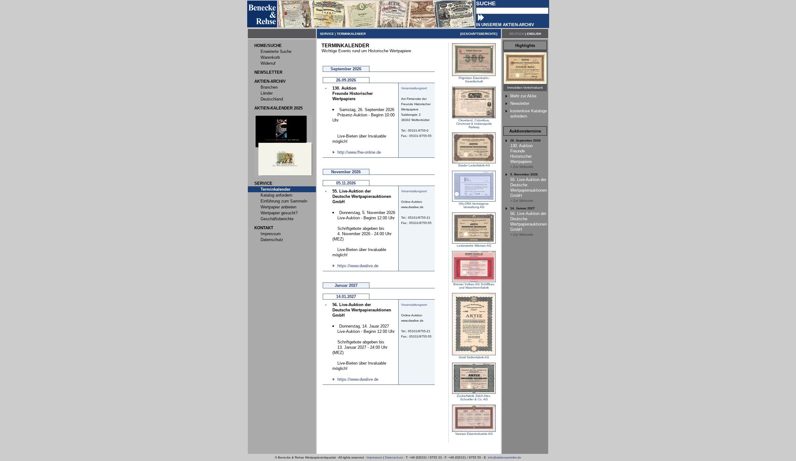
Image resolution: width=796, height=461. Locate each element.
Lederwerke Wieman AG (474, 245)
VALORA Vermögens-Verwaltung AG (474, 205)
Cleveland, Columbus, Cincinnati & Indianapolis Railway (474, 124)
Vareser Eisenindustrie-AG (474, 433)
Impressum (374, 457)
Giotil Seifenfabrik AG (474, 357)
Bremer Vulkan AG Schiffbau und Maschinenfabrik (473, 285)
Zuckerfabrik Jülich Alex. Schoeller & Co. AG (474, 397)
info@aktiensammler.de (504, 457)
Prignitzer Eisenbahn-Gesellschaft (474, 79)
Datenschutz (394, 457)
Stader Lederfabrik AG (474, 165)
